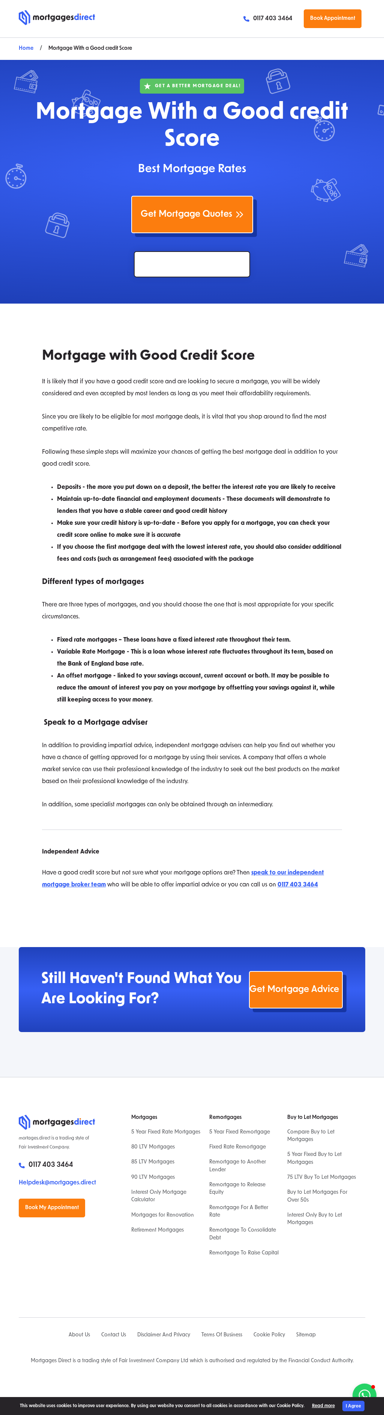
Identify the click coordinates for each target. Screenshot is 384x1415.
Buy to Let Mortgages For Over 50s (317, 1196)
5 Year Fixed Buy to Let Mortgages (314, 1158)
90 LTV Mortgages (153, 1177)
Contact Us (113, 1335)
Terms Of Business (221, 1335)
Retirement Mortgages (157, 1230)
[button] (364, 1396)
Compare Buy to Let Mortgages (310, 1135)
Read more (323, 1406)
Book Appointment (332, 18)
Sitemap (306, 1335)
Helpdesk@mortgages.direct (57, 1183)
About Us (79, 1335)
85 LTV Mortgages (152, 1162)
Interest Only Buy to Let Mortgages (314, 1219)
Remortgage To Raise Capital (244, 1253)
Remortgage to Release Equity (237, 1188)
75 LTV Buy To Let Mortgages (321, 1177)
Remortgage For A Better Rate (238, 1211)
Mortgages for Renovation (162, 1215)
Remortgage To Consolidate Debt (242, 1234)
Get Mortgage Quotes (186, 214)
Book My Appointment (52, 1208)
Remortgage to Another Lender (237, 1165)
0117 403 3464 (272, 19)
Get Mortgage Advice (294, 989)
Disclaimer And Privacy (163, 1335)
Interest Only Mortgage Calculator (158, 1196)
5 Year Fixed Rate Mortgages (165, 1132)
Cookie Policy (269, 1335)
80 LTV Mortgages (153, 1147)
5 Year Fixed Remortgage (239, 1132)
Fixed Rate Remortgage (237, 1147)
